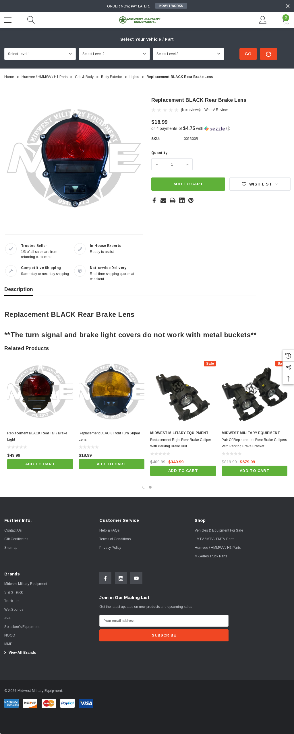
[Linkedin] (182, 200)
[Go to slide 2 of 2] (150, 487)
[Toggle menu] (8, 19)
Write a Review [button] (216, 110)
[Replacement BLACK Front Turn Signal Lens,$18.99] (111, 393)
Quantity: (160, 153)
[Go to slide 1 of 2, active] (143, 487)
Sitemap (10, 548)
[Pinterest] (191, 200)
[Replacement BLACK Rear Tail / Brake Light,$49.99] (40, 393)
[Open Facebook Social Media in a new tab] (105, 578)
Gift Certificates (16, 539)
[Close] (288, 6)
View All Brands (22, 653)
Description (18, 289)
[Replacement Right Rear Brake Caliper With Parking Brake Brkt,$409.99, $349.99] (183, 393)
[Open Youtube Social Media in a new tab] (136, 578)
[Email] (163, 200)
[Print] (172, 200)
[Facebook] (154, 200)
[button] (221, 128)
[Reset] (268, 54)
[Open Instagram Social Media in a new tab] (121, 578)
